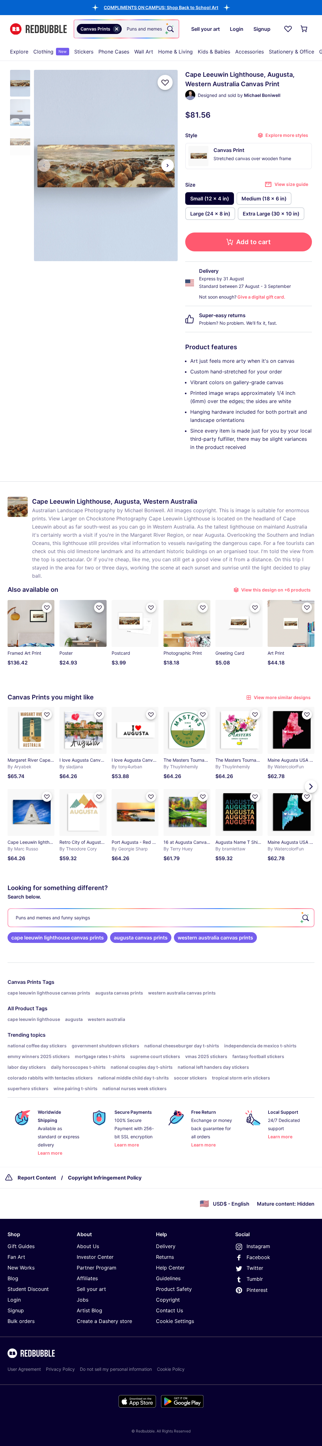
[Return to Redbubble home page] (38, 29)
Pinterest (257, 1290)
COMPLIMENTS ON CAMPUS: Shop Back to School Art (161, 7)
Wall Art (143, 51)
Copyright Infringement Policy (105, 1177)
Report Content (37, 1177)
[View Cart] (304, 28)
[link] (58, 937)
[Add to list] (165, 82)
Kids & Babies (214, 51)
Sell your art (91, 1289)
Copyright (168, 1300)
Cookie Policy (171, 1369)
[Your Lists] (288, 28)
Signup (16, 1310)
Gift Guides (21, 1246)
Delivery (165, 1246)
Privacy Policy (60, 1369)
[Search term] (170, 29)
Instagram (258, 1246)
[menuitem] (19, 51)
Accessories (249, 51)
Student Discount (28, 1289)
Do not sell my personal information (116, 1369)
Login (14, 1300)
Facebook (258, 1257)
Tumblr (255, 1279)
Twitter (255, 1268)
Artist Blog (89, 1310)
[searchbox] (161, 918)
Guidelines (168, 1278)
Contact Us (169, 1310)
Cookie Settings (175, 1321)
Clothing (50, 51)
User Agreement (24, 1369)
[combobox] (126, 29)
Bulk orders (21, 1321)
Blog (13, 1278)
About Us (88, 1246)
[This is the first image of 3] (44, 165)
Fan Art (16, 1257)
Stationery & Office (291, 51)
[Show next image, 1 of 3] (167, 165)
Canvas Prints (24, 982)
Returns (165, 1257)
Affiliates (87, 1278)
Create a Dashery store (104, 1321)
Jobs (82, 1300)
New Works (21, 1267)
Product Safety (174, 1289)
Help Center (170, 1267)
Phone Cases (113, 51)
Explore (19, 51)
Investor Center (95, 1257)
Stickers (83, 51)
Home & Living (175, 51)
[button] (161, 7)
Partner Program (96, 1267)
